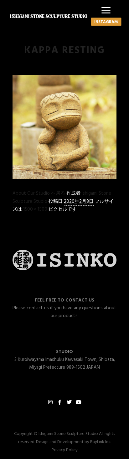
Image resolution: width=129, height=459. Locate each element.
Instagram (106, 22)
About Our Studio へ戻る (39, 193)
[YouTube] (79, 402)
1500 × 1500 (35, 209)
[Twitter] (69, 402)
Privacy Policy (65, 450)
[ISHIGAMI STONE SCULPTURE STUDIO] (48, 16)
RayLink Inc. (100, 442)
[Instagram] (50, 402)
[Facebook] (60, 402)
